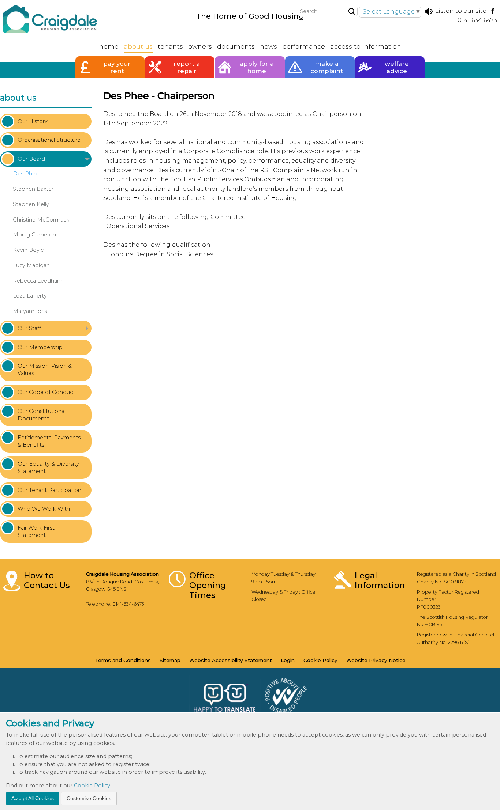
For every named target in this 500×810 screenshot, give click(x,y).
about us (18, 97)
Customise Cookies (89, 798)
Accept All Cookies (32, 798)
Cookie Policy (92, 785)
